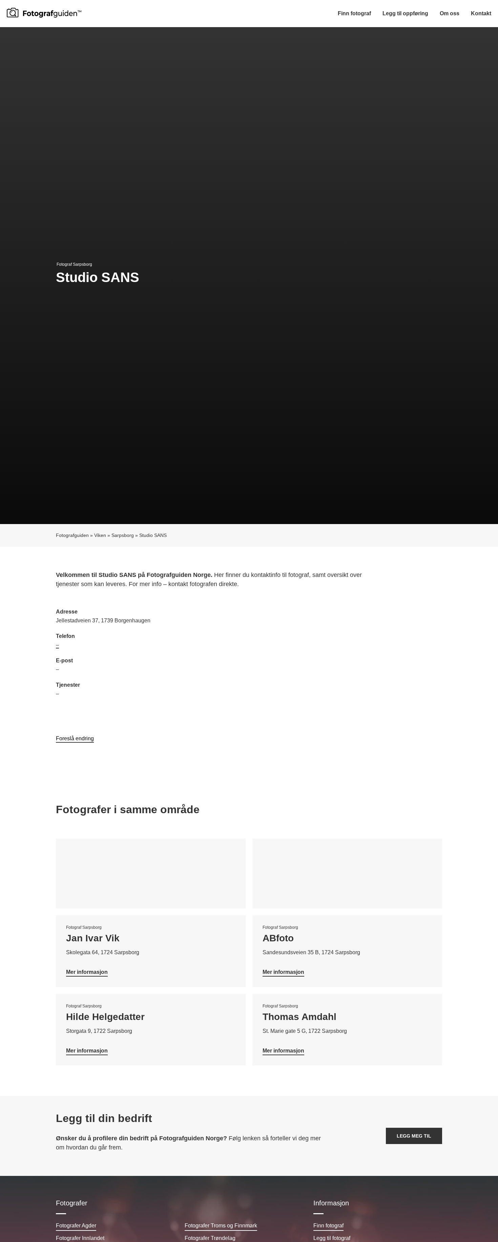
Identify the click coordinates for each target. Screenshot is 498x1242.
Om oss (449, 13)
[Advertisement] (345, 656)
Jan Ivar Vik (93, 938)
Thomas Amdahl (299, 1016)
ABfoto (278, 938)
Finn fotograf (354, 13)
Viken (100, 535)
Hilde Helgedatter (105, 1016)
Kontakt (481, 13)
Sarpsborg (122, 535)
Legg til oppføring (405, 13)
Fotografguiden (72, 535)
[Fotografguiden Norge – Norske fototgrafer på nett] (44, 13)
